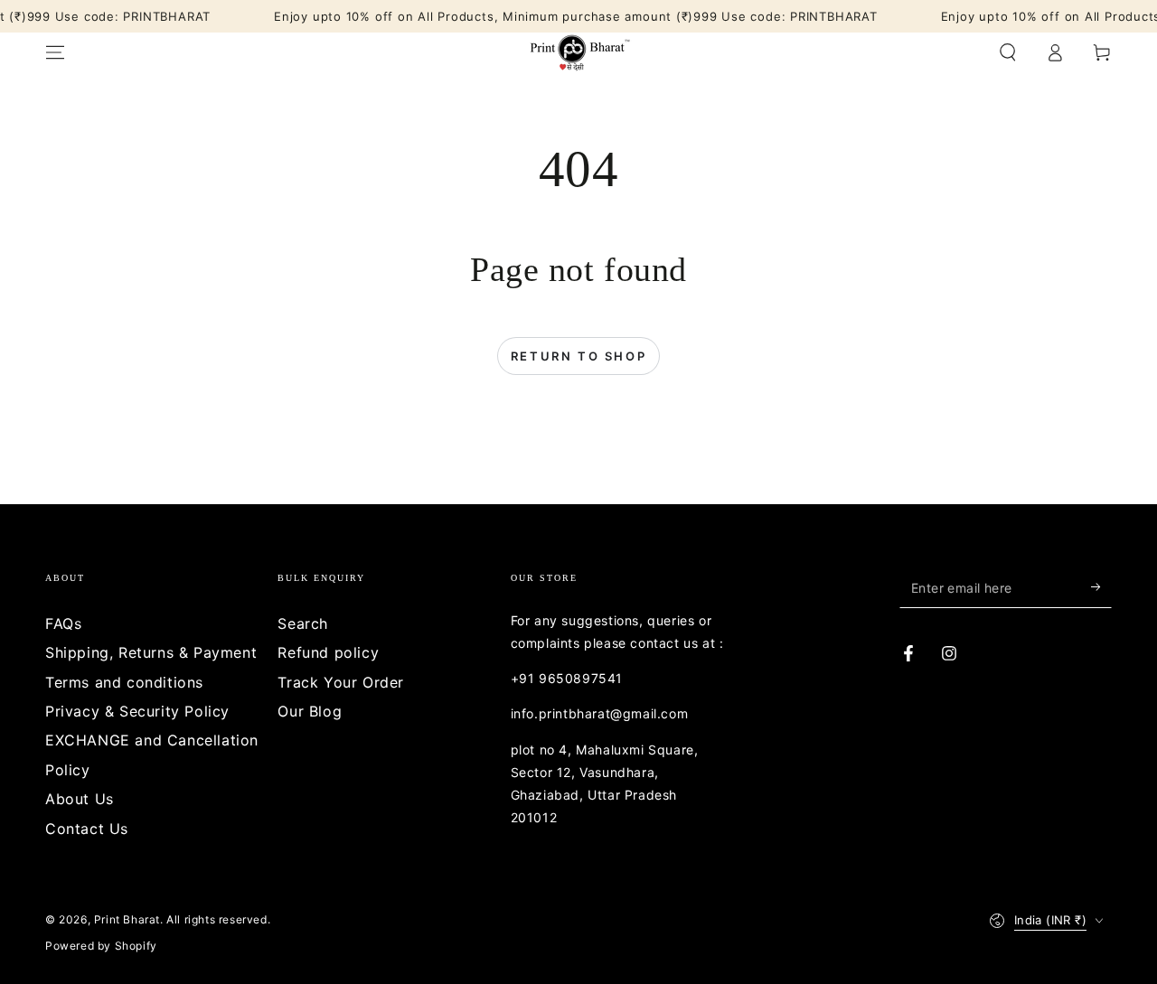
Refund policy (328, 652)
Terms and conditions (124, 682)
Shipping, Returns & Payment (151, 652)
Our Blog (309, 711)
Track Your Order (340, 682)
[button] (1007, 52)
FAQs (63, 623)
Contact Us (86, 829)
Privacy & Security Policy (137, 711)
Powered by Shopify (101, 945)
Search (302, 623)
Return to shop (578, 356)
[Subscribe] (1101, 587)
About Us (79, 799)
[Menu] (55, 52)
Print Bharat (127, 919)
